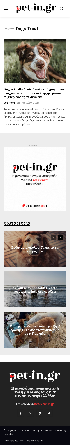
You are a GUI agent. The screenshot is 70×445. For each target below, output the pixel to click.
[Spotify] (39, 413)
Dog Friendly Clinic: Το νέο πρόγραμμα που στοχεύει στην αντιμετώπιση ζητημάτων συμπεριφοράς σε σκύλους (35, 93)
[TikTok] (49, 413)
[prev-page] (53, 237)
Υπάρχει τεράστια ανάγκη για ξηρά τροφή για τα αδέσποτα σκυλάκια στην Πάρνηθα (35, 329)
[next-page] (60, 237)
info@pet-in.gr (44, 404)
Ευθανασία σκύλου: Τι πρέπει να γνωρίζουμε (35, 249)
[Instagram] (30, 413)
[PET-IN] (36, 8)
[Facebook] (20, 413)
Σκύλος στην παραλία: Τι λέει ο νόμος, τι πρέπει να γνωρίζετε (35, 289)
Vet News (9, 102)
